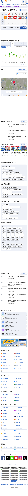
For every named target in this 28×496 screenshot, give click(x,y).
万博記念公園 (5, 209)
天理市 (20, 228)
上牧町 (13, 237)
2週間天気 (8, 4)
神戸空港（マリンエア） (7, 192)
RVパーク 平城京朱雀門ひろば (8, 177)
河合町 (4, 239)
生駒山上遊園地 (6, 213)
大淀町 (12, 239)
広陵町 (22, 237)
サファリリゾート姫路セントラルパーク (10, 218)
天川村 (21, 244)
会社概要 (3, 484)
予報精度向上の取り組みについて (13, 464)
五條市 (4, 244)
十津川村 (9, 246)
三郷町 (21, 232)
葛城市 (4, 232)
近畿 (13, 4)
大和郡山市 (15, 228)
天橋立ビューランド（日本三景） (9, 211)
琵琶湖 (11, 209)
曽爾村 (8, 244)
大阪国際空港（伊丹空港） (17, 189)
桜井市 (8, 230)
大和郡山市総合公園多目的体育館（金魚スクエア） (12, 174)
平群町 (17, 232)
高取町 (4, 237)
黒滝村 (17, 244)
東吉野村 (8, 248)
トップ (3, 4)
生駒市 (17, 230)
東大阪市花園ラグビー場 (20, 177)
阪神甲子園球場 (6, 204)
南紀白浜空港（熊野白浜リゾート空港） (10, 187)
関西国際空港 (5, 196)
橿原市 (4, 230)
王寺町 (17, 237)
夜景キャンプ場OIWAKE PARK (8, 168)
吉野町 (8, 239)
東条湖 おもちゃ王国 (14, 213)
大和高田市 (9, 228)
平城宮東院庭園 (20, 179)
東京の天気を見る (21, 64)
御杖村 (12, 244)
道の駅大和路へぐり (6, 179)
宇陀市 (8, 232)
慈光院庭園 (14, 179)
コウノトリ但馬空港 (6, 189)
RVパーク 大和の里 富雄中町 (8, 170)
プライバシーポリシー (13, 484)
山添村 (12, 232)
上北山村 (19, 246)
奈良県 (18, 4)
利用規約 (7, 484)
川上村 (4, 248)
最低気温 (9, 46)
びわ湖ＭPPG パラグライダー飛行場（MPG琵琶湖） (12, 194)
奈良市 (4, 228)
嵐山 (17, 211)
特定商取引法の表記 (22, 484)
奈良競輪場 (17, 172)
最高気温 (4, 46)
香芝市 (21, 230)
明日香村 (8, 237)
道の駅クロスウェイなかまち (8, 172)
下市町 (17, 239)
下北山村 (14, 246)
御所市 (12, 230)
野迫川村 (4, 246)
